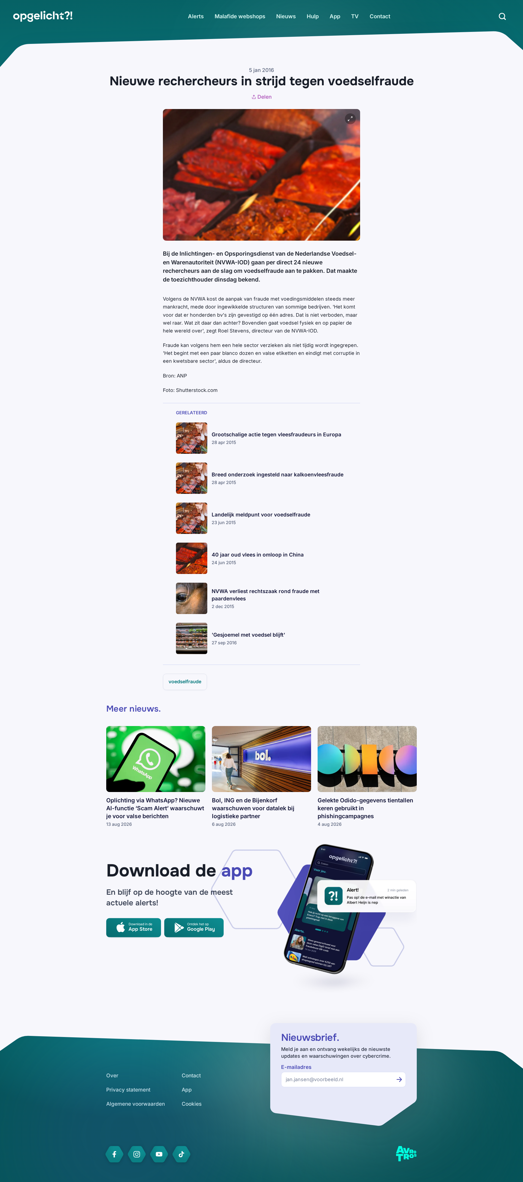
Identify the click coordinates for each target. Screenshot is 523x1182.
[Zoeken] (502, 16)
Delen (264, 97)
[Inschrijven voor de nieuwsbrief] (399, 1079)
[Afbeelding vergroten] (350, 118)
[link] (42, 16)
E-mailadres (296, 1067)
